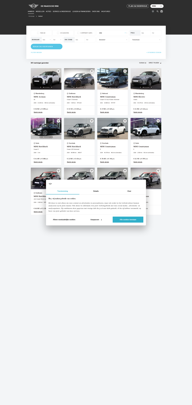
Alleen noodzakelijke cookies (64, 220)
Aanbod (31, 11)
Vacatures (105, 11)
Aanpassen (94, 220)
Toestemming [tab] (62, 191)
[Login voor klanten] (162, 11)
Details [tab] (96, 191)
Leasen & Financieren (81, 11)
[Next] (52, 87)
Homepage (31, 16)
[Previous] (40, 87)
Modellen (40, 11)
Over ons (96, 11)
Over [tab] (129, 191)
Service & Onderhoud (62, 11)
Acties (48, 11)
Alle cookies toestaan (128, 220)
